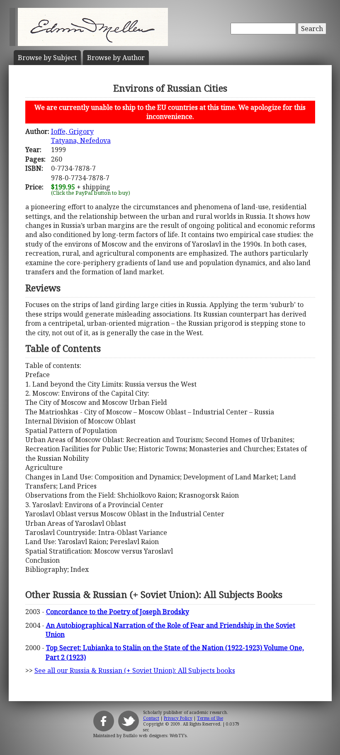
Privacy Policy (178, 718)
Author (116, 57)
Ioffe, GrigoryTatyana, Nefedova (81, 136)
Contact (151, 718)
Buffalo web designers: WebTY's (155, 735)
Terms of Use (210, 718)
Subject (47, 57)
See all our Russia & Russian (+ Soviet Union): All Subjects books (134, 670)
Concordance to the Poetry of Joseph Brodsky (117, 611)
